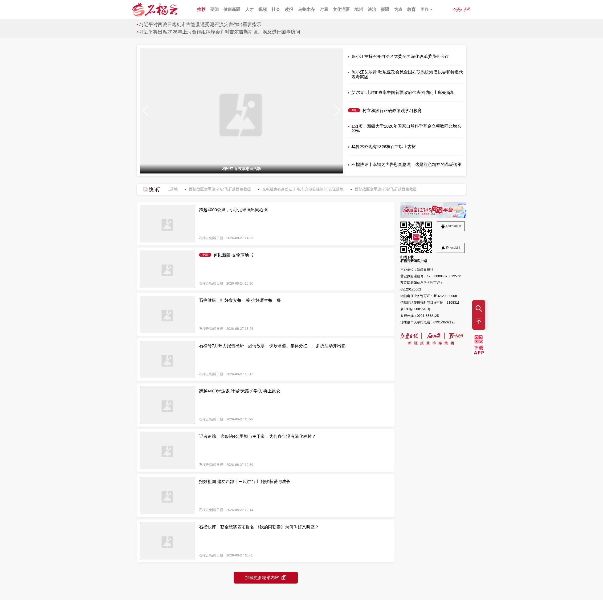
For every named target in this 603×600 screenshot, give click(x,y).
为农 (398, 9)
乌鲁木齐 (306, 9)
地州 (358, 9)
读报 (289, 9)
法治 (372, 9)
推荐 (201, 9)
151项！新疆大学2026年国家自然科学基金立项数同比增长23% (406, 128)
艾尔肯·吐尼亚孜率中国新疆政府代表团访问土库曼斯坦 (403, 92)
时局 (324, 9)
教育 (411, 9)
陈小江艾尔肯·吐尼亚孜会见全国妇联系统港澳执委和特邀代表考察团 (407, 74)
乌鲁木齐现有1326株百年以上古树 (383, 146)
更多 (424, 9)
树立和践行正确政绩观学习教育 (392, 110)
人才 (249, 9)
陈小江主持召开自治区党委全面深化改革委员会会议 (400, 56)
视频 (262, 9)
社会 (276, 9)
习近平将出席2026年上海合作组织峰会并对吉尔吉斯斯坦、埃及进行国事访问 (219, 31)
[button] (337, 110)
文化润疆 (341, 9)
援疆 (385, 9)
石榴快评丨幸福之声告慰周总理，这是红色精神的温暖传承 (406, 164)
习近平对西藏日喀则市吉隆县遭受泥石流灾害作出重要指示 (200, 24)
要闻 (214, 9)
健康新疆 (232, 9)
